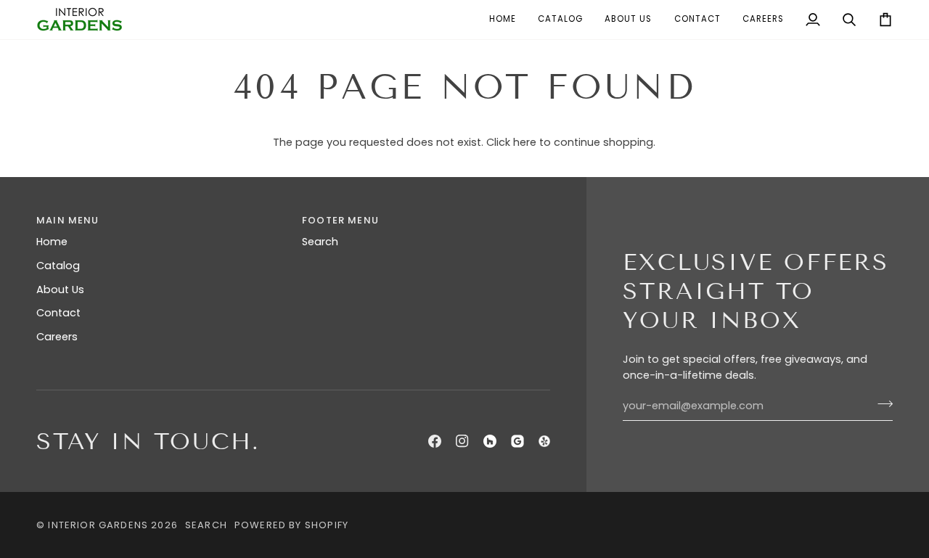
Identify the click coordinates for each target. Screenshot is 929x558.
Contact (58, 312)
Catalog (58, 265)
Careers (57, 336)
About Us (60, 289)
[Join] (881, 404)
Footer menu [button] (340, 220)
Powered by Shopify (291, 525)
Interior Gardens (98, 525)
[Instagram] (462, 441)
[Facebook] (434, 441)
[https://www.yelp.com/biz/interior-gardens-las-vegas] (544, 441)
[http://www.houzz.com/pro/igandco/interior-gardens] (489, 441)
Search (320, 241)
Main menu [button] (67, 220)
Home (51, 241)
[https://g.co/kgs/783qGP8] (517, 441)
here (524, 142)
